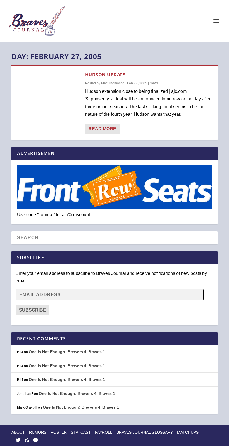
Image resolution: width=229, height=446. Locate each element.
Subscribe (32, 310)
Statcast (81, 432)
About (18, 432)
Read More (102, 128)
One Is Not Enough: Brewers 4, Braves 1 (67, 352)
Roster (59, 432)
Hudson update (105, 75)
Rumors (37, 432)
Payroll (103, 432)
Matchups (188, 432)
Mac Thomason (113, 83)
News (154, 83)
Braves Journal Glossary (144, 432)
